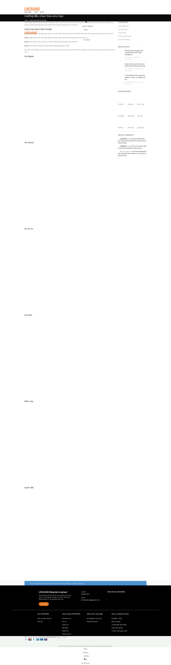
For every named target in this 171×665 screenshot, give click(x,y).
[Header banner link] (85, 332)
